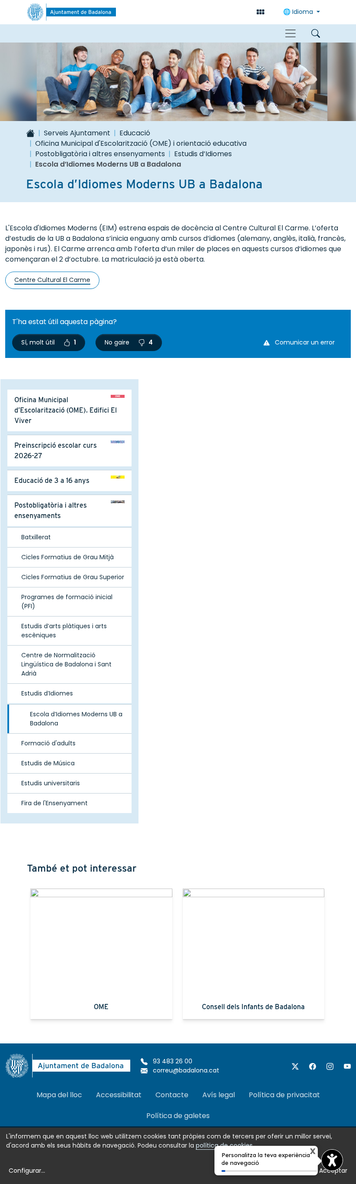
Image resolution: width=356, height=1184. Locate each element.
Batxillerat (36, 537)
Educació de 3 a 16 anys (51, 480)
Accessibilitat (119, 1095)
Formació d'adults (48, 743)
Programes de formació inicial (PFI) (66, 601)
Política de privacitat (284, 1095)
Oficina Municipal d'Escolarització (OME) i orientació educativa (141, 143)
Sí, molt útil (48, 342)
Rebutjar (298, 1170)
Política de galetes (178, 1116)
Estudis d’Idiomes (203, 154)
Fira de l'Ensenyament (54, 803)
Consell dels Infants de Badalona (253, 1007)
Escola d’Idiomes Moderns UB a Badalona (76, 719)
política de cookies (224, 1145)
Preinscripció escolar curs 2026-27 (55, 450)
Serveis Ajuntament (77, 133)
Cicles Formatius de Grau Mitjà (67, 557)
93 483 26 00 (171, 1061)
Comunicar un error (304, 342)
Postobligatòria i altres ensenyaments (100, 154)
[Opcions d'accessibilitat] (332, 1160)
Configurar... (27, 1170)
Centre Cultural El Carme (52, 280)
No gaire (129, 342)
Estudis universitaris (50, 783)
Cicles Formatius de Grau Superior (72, 577)
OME (101, 1007)
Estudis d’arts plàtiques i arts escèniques (64, 631)
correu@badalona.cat (185, 1070)
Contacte (171, 1095)
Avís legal (218, 1095)
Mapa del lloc (59, 1095)
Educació (134, 133)
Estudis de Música (48, 763)
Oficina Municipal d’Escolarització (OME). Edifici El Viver (65, 410)
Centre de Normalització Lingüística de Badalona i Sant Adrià (66, 664)
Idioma (299, 11)
